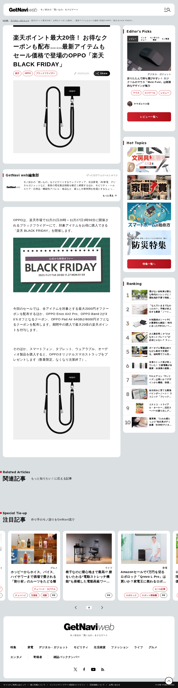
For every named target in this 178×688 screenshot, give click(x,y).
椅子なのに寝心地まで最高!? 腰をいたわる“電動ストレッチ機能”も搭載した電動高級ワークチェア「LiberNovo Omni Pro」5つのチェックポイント (34, 577)
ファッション (120, 647)
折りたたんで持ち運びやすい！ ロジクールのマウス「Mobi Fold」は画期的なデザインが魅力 (149, 82)
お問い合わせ (114, 685)
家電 (110, 568)
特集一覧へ (149, 263)
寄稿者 (37, 657)
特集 (13, 647)
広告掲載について (97, 685)
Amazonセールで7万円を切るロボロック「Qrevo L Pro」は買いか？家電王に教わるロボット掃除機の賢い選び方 (88, 577)
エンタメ (16, 657)
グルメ (153, 647)
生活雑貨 (100, 647)
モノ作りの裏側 (154, 38)
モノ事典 (165, 39)
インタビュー (143, 38)
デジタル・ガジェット (20, 20)
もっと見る (110, 195)
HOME (6, 20)
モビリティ (81, 647)
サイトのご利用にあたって (14, 685)
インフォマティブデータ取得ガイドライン (67, 685)
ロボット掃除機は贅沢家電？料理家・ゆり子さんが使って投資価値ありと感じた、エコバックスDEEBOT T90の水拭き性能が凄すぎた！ (144, 577)
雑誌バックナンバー (67, 657)
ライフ (54, 568)
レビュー (132, 39)
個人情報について (37, 685)
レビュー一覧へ (149, 116)
